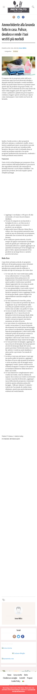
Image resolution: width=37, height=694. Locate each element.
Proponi (29, 678)
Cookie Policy (15, 681)
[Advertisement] (18, 120)
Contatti (22, 678)
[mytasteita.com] (8, 659)
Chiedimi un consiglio (10, 678)
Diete (26, 675)
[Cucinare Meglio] (18, 653)
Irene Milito (22, 48)
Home (9, 675)
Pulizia (15, 51)
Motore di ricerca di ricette (7, 643)
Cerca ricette (17, 675)
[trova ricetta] (7, 648)
